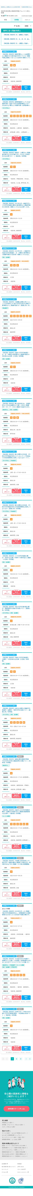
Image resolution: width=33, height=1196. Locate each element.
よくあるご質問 (16, 1139)
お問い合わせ (20, 1166)
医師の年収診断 (20, 1152)
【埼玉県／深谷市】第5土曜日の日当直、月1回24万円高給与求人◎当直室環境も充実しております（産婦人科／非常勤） (16, 506)
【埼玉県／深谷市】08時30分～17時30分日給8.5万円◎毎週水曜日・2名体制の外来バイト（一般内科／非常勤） (16, 1013)
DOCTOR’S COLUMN (18, 1145)
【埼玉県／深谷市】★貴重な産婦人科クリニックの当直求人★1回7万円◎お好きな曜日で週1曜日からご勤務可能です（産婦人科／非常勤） (16, 303)
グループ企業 (20, 1169)
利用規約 (19, 1163)
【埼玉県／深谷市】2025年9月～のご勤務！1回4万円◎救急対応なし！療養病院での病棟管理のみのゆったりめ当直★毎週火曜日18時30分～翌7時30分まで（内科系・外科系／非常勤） (16, 913)
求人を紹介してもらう (16, 88)
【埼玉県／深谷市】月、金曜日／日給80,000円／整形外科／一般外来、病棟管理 (17, 35)
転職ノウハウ (6, 1145)
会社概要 (4, 1163)
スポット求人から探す (8, 1126)
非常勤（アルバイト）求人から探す (12, 1124)
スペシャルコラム (7, 1149)
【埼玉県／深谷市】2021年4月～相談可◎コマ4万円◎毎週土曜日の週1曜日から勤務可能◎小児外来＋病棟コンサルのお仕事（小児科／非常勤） (16, 205)
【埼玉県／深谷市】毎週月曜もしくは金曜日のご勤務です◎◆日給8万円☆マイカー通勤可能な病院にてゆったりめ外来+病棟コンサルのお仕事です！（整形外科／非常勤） (16, 56)
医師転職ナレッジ (7, 1147)
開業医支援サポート (8, 1152)
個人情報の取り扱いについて (8, 1166)
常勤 (5, 20)
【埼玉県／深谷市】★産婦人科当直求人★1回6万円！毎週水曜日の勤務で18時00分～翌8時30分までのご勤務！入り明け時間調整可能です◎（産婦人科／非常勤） (16, 862)
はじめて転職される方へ (19, 1133)
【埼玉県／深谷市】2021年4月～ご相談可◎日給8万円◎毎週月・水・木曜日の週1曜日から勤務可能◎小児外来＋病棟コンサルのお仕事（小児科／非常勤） (16, 252)
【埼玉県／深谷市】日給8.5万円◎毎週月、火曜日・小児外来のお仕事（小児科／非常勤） (16, 659)
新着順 (26, 26)
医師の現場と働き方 (20, 1147)
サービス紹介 (6, 1133)
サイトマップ (5, 1169)
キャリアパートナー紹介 (9, 1137)
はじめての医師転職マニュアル (11, 1135)
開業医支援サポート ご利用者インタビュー (15, 1156)
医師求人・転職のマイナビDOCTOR (10, 7)
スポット (27, 20)
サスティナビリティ (22, 1172)
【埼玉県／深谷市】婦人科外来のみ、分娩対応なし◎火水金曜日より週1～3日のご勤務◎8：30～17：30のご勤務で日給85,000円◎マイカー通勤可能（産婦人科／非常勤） (16, 405)
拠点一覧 (21, 1137)
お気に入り (7, 88)
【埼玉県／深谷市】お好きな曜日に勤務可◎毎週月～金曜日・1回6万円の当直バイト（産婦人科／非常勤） (16, 710)
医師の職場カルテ (21, 1154)
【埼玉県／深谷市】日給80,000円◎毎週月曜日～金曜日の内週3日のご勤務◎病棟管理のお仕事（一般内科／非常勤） (16, 811)
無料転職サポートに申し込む (16, 1109)
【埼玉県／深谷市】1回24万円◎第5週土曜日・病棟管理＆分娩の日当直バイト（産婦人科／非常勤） (16, 608)
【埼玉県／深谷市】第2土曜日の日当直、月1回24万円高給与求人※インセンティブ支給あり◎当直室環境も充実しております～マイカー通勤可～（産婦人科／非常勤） (16, 456)
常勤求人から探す (7, 1122)
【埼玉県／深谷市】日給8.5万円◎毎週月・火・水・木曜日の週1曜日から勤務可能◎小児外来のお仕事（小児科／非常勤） (16, 354)
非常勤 (16, 20)
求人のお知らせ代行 (8, 1154)
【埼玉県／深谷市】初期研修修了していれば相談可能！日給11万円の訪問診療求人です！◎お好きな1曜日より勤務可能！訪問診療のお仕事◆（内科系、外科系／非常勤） (16, 103)
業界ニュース (18, 1149)
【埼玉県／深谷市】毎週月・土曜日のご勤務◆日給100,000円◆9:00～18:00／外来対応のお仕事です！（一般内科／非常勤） (16, 154)
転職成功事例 (6, 1139)
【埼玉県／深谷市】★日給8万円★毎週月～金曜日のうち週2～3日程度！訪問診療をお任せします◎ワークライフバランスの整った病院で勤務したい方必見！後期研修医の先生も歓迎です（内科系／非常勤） (16, 960)
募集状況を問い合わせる (16, 796)
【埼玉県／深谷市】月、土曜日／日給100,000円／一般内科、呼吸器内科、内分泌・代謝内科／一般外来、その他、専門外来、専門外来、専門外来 (17, 43)
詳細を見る (26, 87)
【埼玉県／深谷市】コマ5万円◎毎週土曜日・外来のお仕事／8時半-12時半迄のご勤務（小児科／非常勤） (16, 557)
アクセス (4, 1172)
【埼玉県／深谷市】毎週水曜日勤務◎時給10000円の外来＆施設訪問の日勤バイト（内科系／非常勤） (16, 760)
